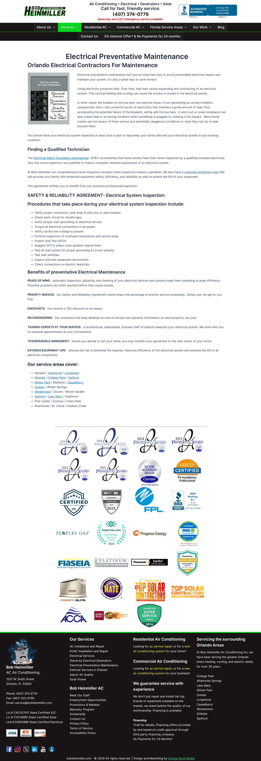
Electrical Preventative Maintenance (94, 665)
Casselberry (75, 382)
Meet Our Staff (80, 695)
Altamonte (55, 373)
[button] (53, 27)
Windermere (43, 391)
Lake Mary (55, 396)
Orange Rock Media (181, 758)
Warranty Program (82, 709)
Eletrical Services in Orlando (89, 670)
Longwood (72, 373)
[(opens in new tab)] (149, 472)
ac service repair (161, 646)
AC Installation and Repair (87, 646)
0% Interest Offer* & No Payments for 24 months (142, 36)
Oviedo (39, 387)
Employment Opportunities (88, 700)
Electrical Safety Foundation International (61, 158)
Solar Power (78, 679)
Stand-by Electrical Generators (90, 660)
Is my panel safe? (48, 118)
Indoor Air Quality (81, 674)
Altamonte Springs (209, 680)
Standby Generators (48, 109)
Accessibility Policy (83, 733)
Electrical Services (48, 94)
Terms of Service (81, 728)
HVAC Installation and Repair (89, 651)
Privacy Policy (79, 723)
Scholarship (77, 714)
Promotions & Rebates (85, 705)
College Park (56, 377)
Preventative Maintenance (48, 102)
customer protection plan (201, 172)
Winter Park (42, 382)
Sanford (73, 377)
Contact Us (89, 36)
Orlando (40, 377)
